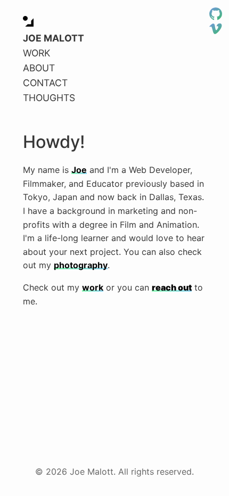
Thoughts (49, 97)
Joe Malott (53, 38)
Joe (79, 169)
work (92, 287)
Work (36, 53)
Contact (45, 82)
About (39, 67)
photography (81, 265)
